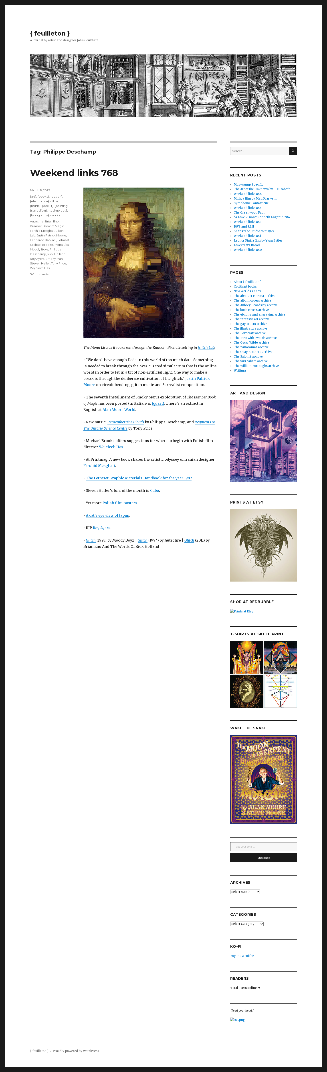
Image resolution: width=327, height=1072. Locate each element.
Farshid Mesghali (99, 465)
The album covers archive (252, 300)
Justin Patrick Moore (51, 235)
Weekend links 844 (248, 194)
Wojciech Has (111, 447)
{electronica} (39, 201)
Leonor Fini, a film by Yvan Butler (258, 240)
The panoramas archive (251, 347)
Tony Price (58, 263)
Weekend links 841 (247, 236)
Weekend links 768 (74, 172)
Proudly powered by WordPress (76, 1051)
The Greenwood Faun (249, 212)
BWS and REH (244, 226)
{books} (43, 196)
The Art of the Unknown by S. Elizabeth (262, 189)
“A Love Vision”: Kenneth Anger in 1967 (262, 217)
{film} (54, 201)
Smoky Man (54, 258)
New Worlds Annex (247, 291)
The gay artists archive (250, 324)
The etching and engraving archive (259, 314)
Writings (240, 370)
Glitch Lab (206, 347)
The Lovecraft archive (250, 333)
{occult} (47, 206)
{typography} (39, 215)
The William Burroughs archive (256, 366)
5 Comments (39, 274)
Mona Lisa (61, 244)
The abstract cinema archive (254, 296)
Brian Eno (52, 221)
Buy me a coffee (242, 956)
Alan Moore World (119, 409)
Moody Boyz (39, 249)
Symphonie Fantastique (251, 203)
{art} (33, 196)
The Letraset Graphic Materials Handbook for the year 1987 (139, 478)
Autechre (37, 221)
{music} (35, 206)
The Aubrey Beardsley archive (256, 305)
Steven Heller (40, 263)
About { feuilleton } (248, 282)
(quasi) (158, 403)
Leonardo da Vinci (43, 240)
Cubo (154, 490)
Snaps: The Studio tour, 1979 (254, 231)
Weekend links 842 (247, 222)
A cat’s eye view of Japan (107, 515)
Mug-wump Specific (248, 184)
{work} (55, 215)
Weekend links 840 (248, 250)
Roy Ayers (101, 528)
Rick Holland (56, 254)
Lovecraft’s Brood (247, 245)
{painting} (62, 206)
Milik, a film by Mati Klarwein (255, 198)
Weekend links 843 (247, 208)
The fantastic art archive (252, 319)
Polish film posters (120, 503)
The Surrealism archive (251, 361)
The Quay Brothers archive (253, 352)
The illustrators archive (251, 328)
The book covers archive (251, 310)
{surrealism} (38, 210)
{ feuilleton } (50, 33)
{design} (56, 196)
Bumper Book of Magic (47, 226)
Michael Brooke (41, 244)
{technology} (57, 210)
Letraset (63, 240)
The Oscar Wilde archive (251, 342)
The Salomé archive (248, 356)
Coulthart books (245, 286)
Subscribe (264, 857)
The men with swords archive (255, 338)
